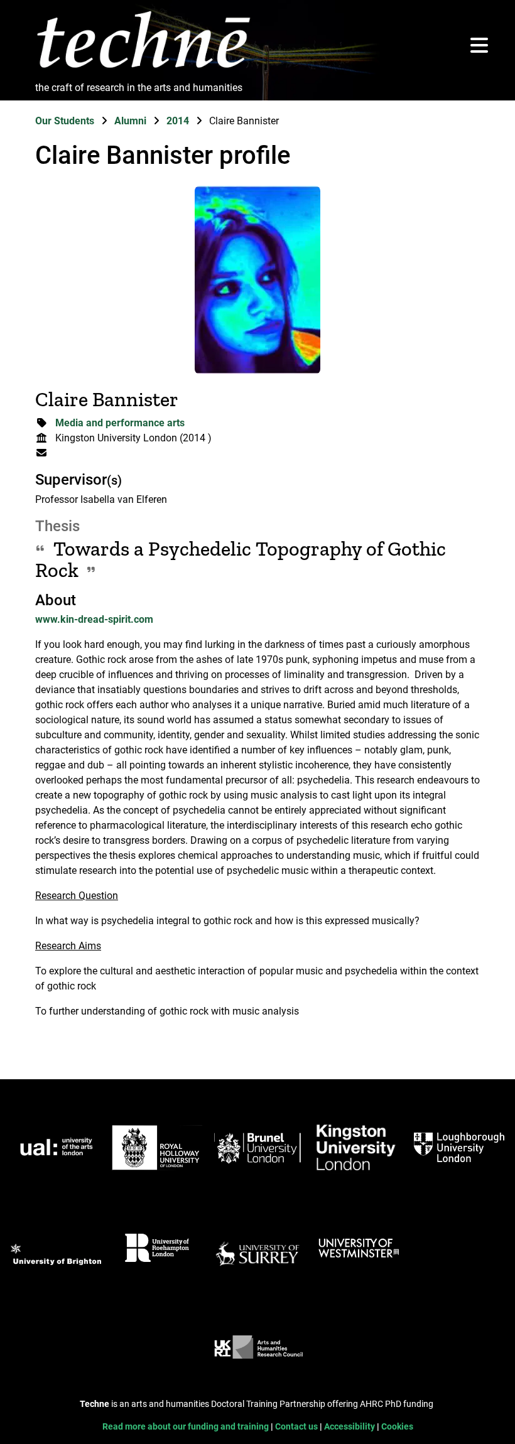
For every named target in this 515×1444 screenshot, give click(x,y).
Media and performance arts (120, 423)
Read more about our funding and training (186, 1426)
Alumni (131, 121)
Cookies (397, 1426)
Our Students (66, 121)
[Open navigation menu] (479, 46)
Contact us (297, 1426)
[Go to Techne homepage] (143, 69)
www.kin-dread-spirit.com (94, 619)
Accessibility (350, 1426)
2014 (179, 121)
